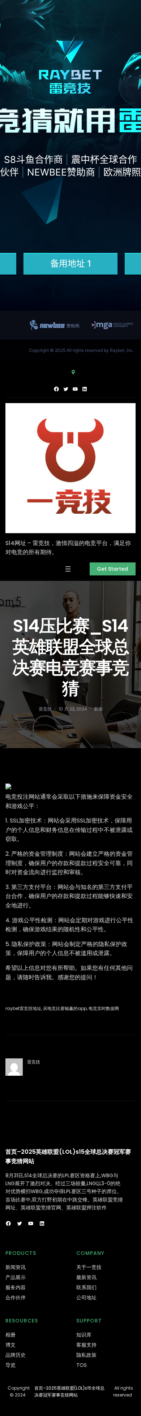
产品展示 (15, 1277)
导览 (10, 1365)
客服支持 (86, 1344)
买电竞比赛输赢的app (65, 1008)
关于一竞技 (89, 1267)
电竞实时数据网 (104, 1008)
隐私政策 (86, 1355)
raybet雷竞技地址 (23, 1008)
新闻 (98, 709)
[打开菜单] (68, 569)
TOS (81, 1365)
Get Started (112, 569)
